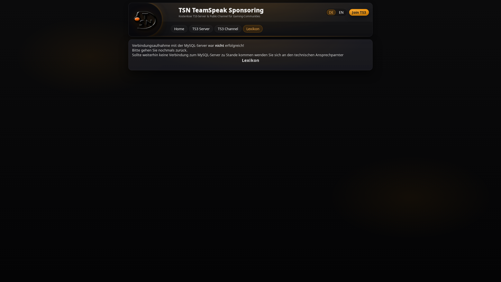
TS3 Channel (228, 28)
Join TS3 (359, 12)
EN (341, 12)
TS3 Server (201, 28)
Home (179, 28)
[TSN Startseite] (144, 21)
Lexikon (252, 28)
